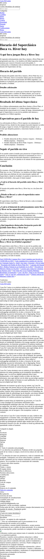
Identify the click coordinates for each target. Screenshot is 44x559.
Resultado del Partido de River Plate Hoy (15, 265)
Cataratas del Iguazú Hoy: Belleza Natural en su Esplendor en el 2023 (22, 266)
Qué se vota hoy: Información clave (17, 274)
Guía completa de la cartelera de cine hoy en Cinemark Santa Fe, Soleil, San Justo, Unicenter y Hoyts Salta (22, 262)
